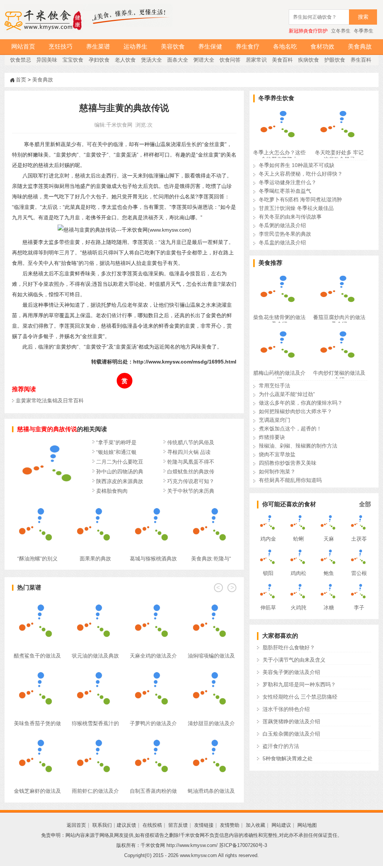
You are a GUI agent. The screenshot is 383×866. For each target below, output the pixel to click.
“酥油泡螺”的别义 (37, 559)
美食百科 (282, 60)
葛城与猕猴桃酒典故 (153, 559)
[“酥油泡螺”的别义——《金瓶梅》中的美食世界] (37, 504)
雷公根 (359, 573)
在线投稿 (152, 825)
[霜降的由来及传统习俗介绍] (49, 492)
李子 (359, 607)
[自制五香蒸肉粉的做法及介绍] (153, 737)
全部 (365, 504)
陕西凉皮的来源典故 (119, 481)
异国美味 (46, 60)
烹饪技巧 (61, 46)
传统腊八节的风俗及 (190, 442)
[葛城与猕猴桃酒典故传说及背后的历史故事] (153, 504)
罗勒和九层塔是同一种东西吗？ (299, 684)
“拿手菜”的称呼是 (116, 442)
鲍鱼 (329, 573)
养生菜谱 (98, 46)
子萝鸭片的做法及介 (153, 723)
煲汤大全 (151, 60)
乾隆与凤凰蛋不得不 (190, 462)
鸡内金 (268, 539)
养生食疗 (248, 46)
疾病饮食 (308, 60)
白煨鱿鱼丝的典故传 (190, 471)
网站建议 (281, 825)
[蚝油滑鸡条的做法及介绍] (211, 737)
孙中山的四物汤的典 (119, 471)
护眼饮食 (334, 60)
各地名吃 (285, 46)
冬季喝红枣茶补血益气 (285, 191)
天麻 (329, 539)
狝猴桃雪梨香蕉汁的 (95, 723)
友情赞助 (229, 825)
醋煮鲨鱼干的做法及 (37, 656)
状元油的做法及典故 (95, 656)
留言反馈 (178, 825)
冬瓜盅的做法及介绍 (282, 242)
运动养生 (135, 46)
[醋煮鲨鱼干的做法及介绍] (37, 601)
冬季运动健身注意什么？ (287, 182)
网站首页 (23, 46)
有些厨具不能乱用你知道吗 (290, 480)
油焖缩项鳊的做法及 (211, 656)
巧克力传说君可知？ (190, 481)
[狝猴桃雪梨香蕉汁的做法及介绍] (95, 669)
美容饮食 (173, 46)
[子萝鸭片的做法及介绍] (153, 669)
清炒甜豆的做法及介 (211, 723)
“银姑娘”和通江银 (116, 452)
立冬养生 (340, 31)
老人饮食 (125, 60)
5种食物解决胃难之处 (288, 758)
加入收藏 (255, 825)
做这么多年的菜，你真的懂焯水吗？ (301, 403)
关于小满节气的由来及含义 (294, 660)
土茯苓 (359, 539)
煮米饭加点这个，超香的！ (290, 429)
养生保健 (210, 46)
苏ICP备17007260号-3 (243, 845)
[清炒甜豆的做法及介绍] (211, 669)
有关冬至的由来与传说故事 (290, 217)
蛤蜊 (298, 539)
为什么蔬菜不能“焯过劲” (287, 394)
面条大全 (177, 60)
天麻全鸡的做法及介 (153, 656)
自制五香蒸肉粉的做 (153, 791)
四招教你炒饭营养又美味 (287, 463)
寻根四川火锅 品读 (189, 452)
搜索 (363, 17)
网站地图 (307, 825)
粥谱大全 (203, 60)
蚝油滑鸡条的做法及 (211, 791)
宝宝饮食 (72, 60)
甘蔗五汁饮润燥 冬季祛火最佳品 (296, 208)
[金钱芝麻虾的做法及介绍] (37, 737)
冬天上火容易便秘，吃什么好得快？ (301, 174)
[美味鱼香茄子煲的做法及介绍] (37, 669)
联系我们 (102, 825)
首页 (21, 80)
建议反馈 (126, 825)
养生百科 (360, 60)
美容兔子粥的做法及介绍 (291, 672)
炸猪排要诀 (272, 437)
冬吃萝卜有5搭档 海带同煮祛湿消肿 (300, 199)
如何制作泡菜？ (277, 471)
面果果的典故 (95, 559)
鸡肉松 (298, 573)
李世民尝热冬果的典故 (285, 234)
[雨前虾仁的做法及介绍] (95, 737)
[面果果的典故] (95, 504)
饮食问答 (230, 60)
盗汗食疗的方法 (281, 746)
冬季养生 (363, 31)
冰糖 (329, 607)
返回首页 (76, 825)
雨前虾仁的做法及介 (95, 791)
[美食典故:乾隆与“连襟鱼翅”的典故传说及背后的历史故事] (211, 504)
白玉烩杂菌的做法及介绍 (291, 734)
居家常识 (256, 60)
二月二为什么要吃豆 (119, 462)
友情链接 (204, 825)
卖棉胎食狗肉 (112, 491)
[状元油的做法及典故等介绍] (95, 601)
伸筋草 (268, 607)
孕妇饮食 (99, 60)
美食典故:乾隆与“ (211, 559)
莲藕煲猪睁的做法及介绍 (291, 721)
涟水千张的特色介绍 (286, 709)
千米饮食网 (119, 125)
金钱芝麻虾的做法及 (37, 791)
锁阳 (268, 573)
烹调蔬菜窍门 (274, 420)
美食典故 (360, 46)
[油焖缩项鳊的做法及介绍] (211, 601)
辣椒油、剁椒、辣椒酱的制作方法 (298, 446)
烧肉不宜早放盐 (277, 454)
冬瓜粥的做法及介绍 (282, 225)
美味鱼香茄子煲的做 (37, 723)
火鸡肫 (298, 607)
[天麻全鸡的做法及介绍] (153, 601)
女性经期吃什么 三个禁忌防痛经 (300, 697)
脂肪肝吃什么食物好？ (289, 647)
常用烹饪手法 (274, 386)
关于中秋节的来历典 (190, 491)
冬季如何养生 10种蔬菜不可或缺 (296, 165)
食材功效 (322, 46)
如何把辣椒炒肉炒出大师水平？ (295, 411)
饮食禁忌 (20, 60)
